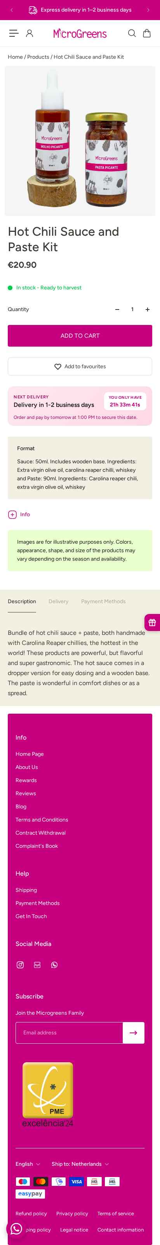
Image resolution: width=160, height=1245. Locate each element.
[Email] (37, 964)
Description (22, 601)
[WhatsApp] (54, 964)
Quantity (18, 309)
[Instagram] (20, 964)
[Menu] (14, 33)
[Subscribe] (133, 1033)
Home (16, 57)
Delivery (59, 601)
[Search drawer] (131, 33)
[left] (80, 33)
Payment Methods (103, 601)
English (24, 1164)
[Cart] (146, 33)
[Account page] (29, 33)
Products (38, 57)
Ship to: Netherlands (77, 1164)
